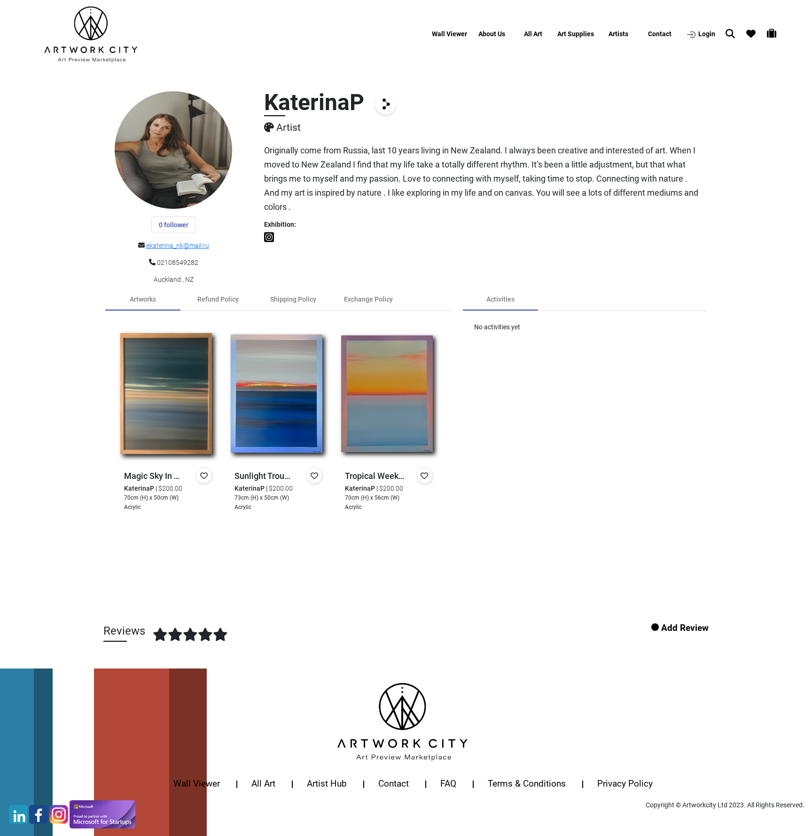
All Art (533, 34)
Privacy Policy (625, 783)
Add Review (685, 627)
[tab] (142, 299)
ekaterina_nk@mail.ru (177, 245)
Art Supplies (575, 34)
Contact (659, 34)
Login (706, 34)
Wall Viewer (451, 34)
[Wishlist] (756, 35)
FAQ (448, 783)
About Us (491, 34)
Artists (618, 34)
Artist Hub (327, 783)
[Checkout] (777, 35)
